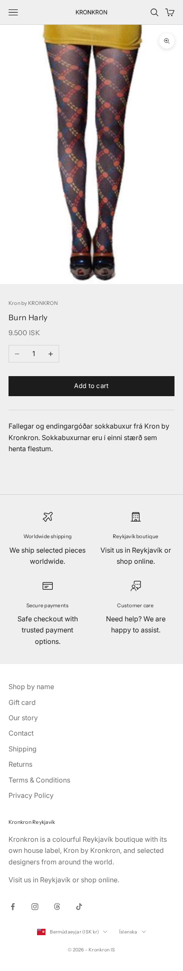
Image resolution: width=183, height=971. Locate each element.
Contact (21, 733)
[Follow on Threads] (57, 906)
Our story (23, 717)
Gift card (22, 702)
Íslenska (128, 932)
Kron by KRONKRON (33, 303)
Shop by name (31, 686)
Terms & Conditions (39, 780)
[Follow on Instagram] (35, 906)
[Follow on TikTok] (79, 906)
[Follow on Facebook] (13, 906)
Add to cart (91, 386)
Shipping (23, 749)
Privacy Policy (31, 795)
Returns (20, 764)
